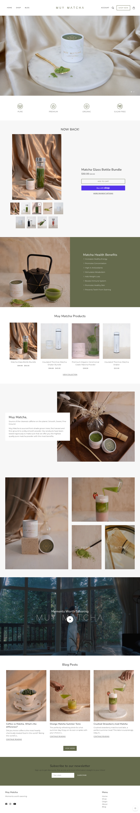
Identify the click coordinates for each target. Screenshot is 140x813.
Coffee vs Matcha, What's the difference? (21, 726)
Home (105, 796)
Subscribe (82, 776)
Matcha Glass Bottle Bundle (101, 170)
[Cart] (133, 8)
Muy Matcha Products (70, 317)
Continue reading (14, 740)
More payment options (103, 194)
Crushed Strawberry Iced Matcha (111, 724)
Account (105, 8)
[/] (70, 7)
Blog (104, 807)
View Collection (70, 375)
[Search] (112, 7)
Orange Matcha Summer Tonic (65, 724)
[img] (6, 804)
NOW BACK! (70, 130)
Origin (104, 802)
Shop (104, 799)
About (104, 804)
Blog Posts (70, 665)
